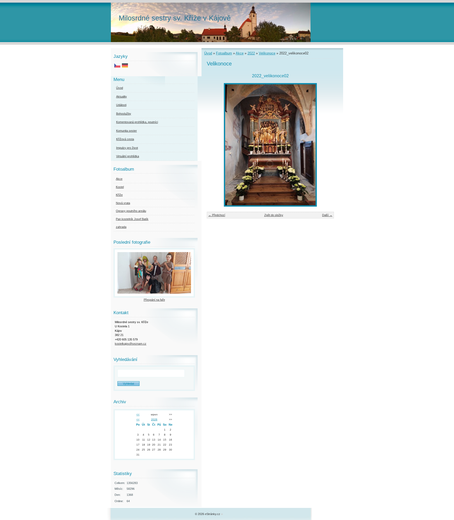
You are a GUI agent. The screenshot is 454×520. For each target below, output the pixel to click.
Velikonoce (267, 53)
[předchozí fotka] (215, 145)
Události (121, 104)
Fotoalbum (224, 53)
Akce (240, 53)
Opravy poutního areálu (131, 210)
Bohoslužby (123, 113)
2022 (251, 53)
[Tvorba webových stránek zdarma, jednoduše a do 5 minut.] (222, 514)
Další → (327, 215)
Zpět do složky (273, 215)
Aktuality (121, 96)
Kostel (120, 186)
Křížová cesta (125, 139)
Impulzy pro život (127, 147)
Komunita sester (126, 130)
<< (138, 414)
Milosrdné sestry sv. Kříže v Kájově (175, 18)
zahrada (121, 226)
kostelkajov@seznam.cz (130, 343)
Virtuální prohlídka (127, 156)
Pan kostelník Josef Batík (132, 219)
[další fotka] (325, 145)
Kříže (119, 194)
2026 (154, 419)
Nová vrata (123, 203)
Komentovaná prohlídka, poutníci (137, 122)
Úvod (208, 53)
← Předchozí (216, 215)
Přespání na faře (154, 299)
